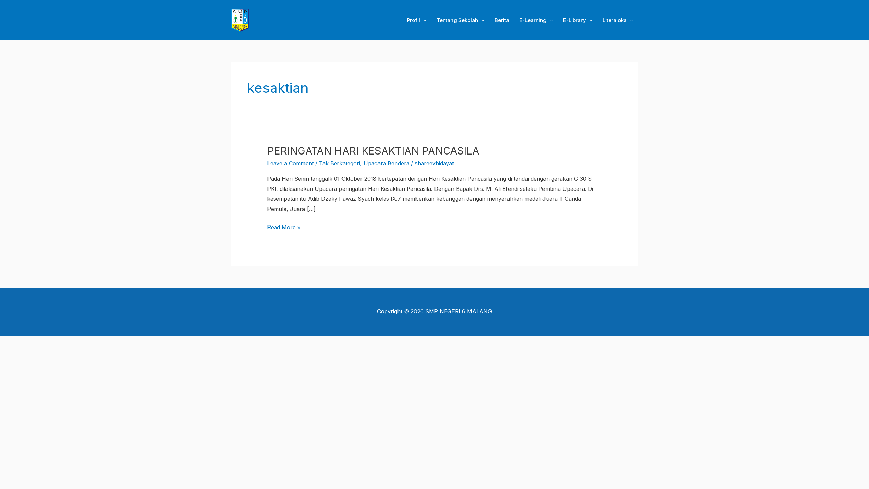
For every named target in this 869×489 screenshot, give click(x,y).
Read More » (283, 226)
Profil (413, 20)
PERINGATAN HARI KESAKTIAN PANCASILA (373, 151)
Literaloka (615, 20)
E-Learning (533, 20)
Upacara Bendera (386, 163)
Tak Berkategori (339, 163)
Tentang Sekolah (457, 20)
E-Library (574, 20)
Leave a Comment (290, 163)
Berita (502, 20)
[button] (423, 20)
